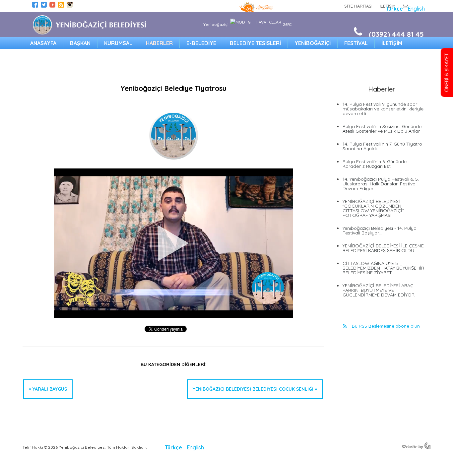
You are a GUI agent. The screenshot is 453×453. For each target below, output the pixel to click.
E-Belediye (201, 43)
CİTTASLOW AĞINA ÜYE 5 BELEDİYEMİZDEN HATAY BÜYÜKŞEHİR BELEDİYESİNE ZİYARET (383, 268)
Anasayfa (43, 43)
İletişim (391, 43)
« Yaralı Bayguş (48, 389)
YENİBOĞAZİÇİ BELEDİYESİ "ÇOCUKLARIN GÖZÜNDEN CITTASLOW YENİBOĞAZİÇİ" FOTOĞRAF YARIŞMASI (373, 208)
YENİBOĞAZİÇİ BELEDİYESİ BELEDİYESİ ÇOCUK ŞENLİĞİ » (255, 389)
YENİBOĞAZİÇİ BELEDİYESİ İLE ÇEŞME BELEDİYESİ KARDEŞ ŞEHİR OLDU (383, 248)
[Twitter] (44, 5)
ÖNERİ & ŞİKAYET (447, 72)
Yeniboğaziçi (312, 43)
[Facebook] (35, 5)
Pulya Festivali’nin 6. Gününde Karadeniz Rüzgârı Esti (375, 163)
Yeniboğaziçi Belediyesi (89, 24)
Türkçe (395, 8)
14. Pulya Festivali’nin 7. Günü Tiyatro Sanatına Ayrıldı (382, 146)
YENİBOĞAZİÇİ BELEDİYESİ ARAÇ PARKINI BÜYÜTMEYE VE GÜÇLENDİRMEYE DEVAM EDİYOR (379, 290)
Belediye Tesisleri (255, 43)
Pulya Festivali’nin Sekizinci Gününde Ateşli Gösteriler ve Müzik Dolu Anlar (382, 128)
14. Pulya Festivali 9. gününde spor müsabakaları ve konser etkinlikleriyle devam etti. (383, 109)
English (416, 8)
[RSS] (61, 5)
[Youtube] (52, 5)
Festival (356, 43)
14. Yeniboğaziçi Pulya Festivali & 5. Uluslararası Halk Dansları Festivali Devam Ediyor (381, 184)
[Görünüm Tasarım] (416, 447)
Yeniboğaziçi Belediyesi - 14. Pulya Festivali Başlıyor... (380, 230)
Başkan (80, 43)
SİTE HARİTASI (358, 6)
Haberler (159, 43)
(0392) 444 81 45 (396, 34)
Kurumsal (118, 43)
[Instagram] (70, 5)
